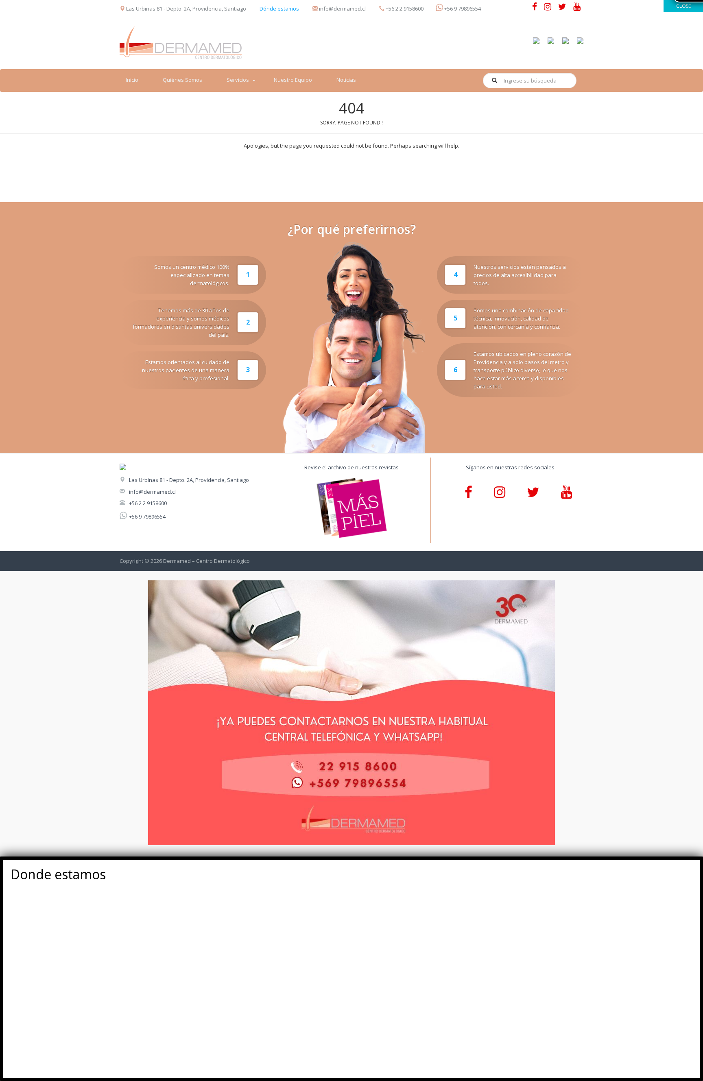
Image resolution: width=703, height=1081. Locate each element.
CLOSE (683, 5)
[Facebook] (534, 7)
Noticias (346, 79)
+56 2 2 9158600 (148, 503)
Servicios (238, 79)
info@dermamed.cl (152, 491)
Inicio (132, 79)
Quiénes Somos (182, 79)
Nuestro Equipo (293, 79)
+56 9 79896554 (147, 516)
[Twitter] (562, 7)
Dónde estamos (279, 8)
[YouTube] (577, 7)
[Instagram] (547, 7)
